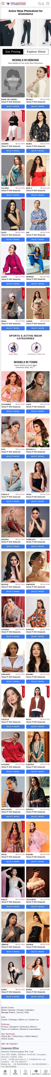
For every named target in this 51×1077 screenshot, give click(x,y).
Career (5, 1020)
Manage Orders (8, 1012)
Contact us (34, 1020)
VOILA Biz (6, 1036)
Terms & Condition (10, 1029)
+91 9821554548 (39, 1064)
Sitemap (13, 1020)
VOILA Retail (31, 1036)
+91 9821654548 (8, 1067)
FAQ (27, 1012)
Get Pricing (12, 51)
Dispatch (14, 1027)
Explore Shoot (36, 51)
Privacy (5, 1027)
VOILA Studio (7, 1039)
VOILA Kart (18, 1036)
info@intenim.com (37, 1059)
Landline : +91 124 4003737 (14, 1062)
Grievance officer (28, 1027)
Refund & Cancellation (30, 1029)
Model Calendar (9, 1010)
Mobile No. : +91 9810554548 (15, 1064)
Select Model (13, 106)
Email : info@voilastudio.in (14, 1059)
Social (20, 1012)
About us (23, 1020)
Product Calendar (25, 1010)
